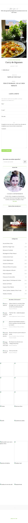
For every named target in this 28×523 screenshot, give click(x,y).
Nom (2, 103)
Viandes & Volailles (7, 293)
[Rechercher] (25, 161)
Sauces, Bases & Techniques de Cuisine (12, 280)
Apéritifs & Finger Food (8, 246)
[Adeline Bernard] (14, 9)
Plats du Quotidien (7, 273)
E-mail (3, 110)
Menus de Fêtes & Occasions (9, 267)
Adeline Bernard (6, 70)
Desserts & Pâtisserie (8, 263)
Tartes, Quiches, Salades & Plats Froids (12, 290)
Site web (3, 116)
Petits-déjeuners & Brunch (9, 270)
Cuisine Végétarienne (14, 59)
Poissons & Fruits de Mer (9, 277)
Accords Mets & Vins (8, 243)
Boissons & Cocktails (8, 250)
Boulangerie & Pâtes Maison (10, 253)
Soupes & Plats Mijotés (8, 287)
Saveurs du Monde (7, 283)
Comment (3, 128)
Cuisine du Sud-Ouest (8, 256)
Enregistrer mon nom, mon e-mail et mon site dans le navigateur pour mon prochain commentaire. (13, 125)
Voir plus (15, 201)
